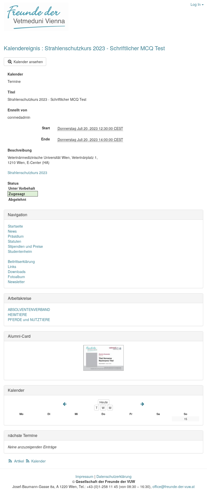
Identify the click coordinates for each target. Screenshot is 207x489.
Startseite (15, 226)
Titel (11, 91)
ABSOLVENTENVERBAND (29, 309)
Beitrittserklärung (21, 261)
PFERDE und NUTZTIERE (29, 319)
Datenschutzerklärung (114, 476)
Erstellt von (17, 109)
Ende (45, 138)
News (12, 231)
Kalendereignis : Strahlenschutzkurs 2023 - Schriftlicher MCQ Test (84, 48)
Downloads (16, 271)
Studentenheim (20, 251)
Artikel (19, 460)
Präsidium (16, 236)
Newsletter (16, 281)
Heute (103, 402)
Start (46, 127)
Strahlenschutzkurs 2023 (27, 172)
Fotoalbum (16, 276)
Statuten (14, 241)
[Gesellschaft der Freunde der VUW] (34, 16)
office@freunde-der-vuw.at (173, 486)
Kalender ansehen (28, 61)
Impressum (84, 476)
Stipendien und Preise (25, 246)
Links (12, 266)
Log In (196, 4)
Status (13, 183)
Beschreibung (20, 150)
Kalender (15, 74)
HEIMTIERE (17, 314)
